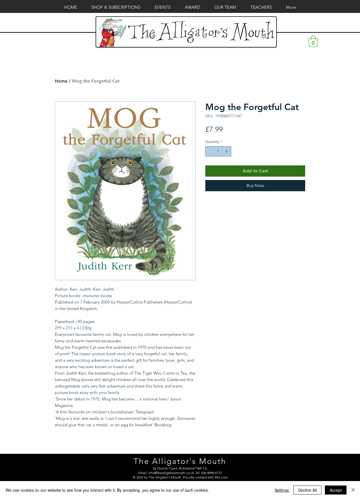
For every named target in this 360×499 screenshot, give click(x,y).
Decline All (307, 490)
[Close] (353, 490)
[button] (313, 41)
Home (61, 81)
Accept (336, 490)
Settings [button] (281, 490)
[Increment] (227, 151)
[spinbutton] (218, 151)
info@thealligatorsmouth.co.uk (171, 473)
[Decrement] (209, 151)
